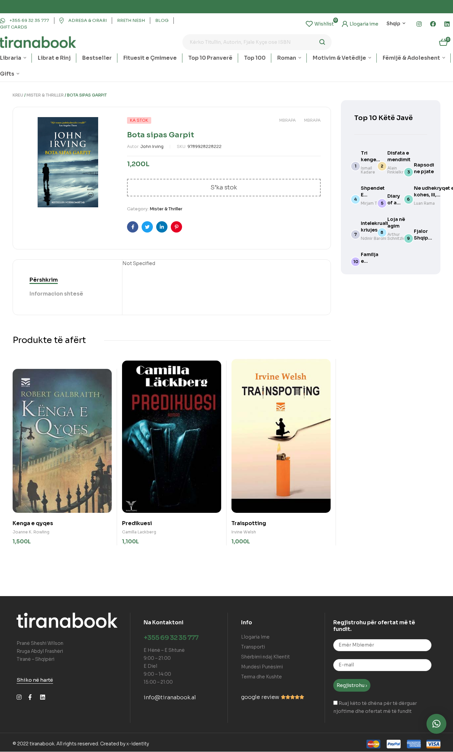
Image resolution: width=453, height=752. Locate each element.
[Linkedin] (447, 24)
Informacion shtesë (56, 293)
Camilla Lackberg (139, 531)
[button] (436, 724)
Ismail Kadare (368, 170)
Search (322, 42)
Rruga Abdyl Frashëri (40, 651)
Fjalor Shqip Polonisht (425, 237)
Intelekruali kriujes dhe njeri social (374, 229)
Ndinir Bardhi (373, 238)
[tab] (44, 280)
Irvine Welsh (243, 531)
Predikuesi (137, 523)
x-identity (137, 744)
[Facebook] (433, 24)
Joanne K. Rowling (31, 531)
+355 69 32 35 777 (171, 638)
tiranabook (42, 744)
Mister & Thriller (45, 95)
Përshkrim (44, 279)
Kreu (18, 95)
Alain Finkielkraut (398, 170)
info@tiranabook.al (170, 697)
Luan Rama (424, 203)
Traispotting (248, 523)
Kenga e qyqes (33, 523)
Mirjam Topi (372, 203)
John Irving (152, 146)
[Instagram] (419, 24)
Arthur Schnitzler (397, 236)
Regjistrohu (351, 685)
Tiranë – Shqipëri (35, 659)
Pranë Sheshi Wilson (40, 643)
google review (260, 697)
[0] (320, 24)
